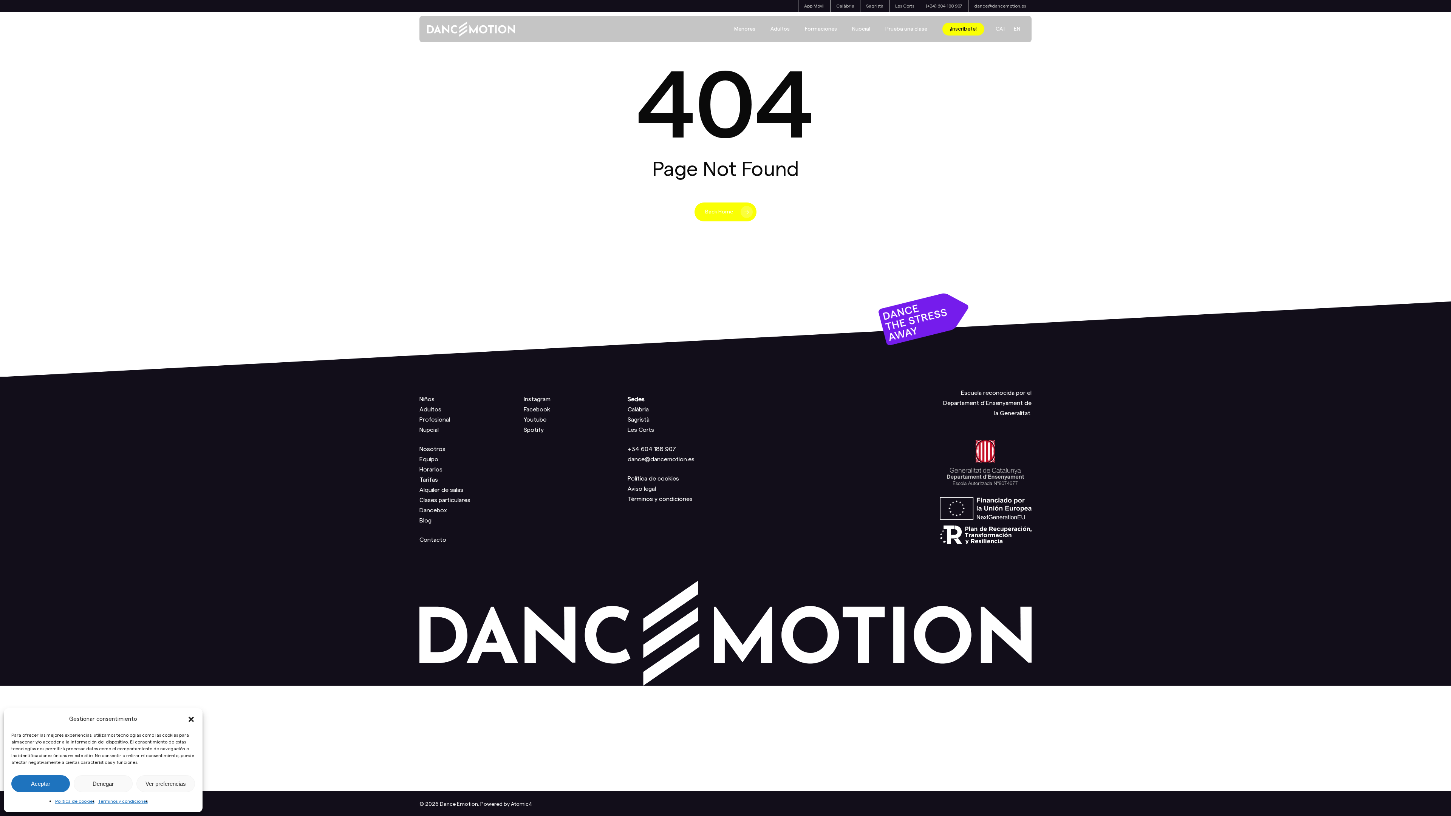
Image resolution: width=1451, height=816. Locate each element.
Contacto (432, 540)
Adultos (430, 409)
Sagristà (639, 420)
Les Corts (641, 430)
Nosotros (432, 449)
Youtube (535, 420)
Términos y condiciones (123, 801)
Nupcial (429, 430)
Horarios (430, 470)
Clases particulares (444, 500)
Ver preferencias (165, 783)
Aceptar (40, 783)
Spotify (534, 430)
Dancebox (433, 510)
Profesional (434, 420)
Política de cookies (74, 801)
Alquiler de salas (441, 490)
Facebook (537, 409)
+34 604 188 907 (652, 449)
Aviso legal (642, 489)
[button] (191, 719)
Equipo (428, 459)
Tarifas (428, 480)
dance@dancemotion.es (661, 459)
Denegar (103, 783)
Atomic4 (521, 804)
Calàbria (638, 409)
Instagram (537, 399)
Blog (425, 521)
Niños (427, 399)
